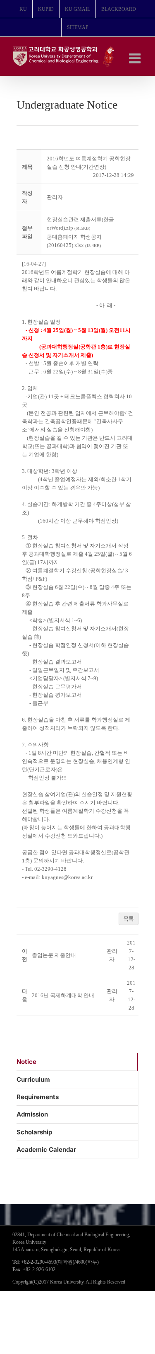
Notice (26, 1062)
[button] (55, 197)
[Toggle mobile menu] (136, 58)
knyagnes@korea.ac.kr (67, 877)
